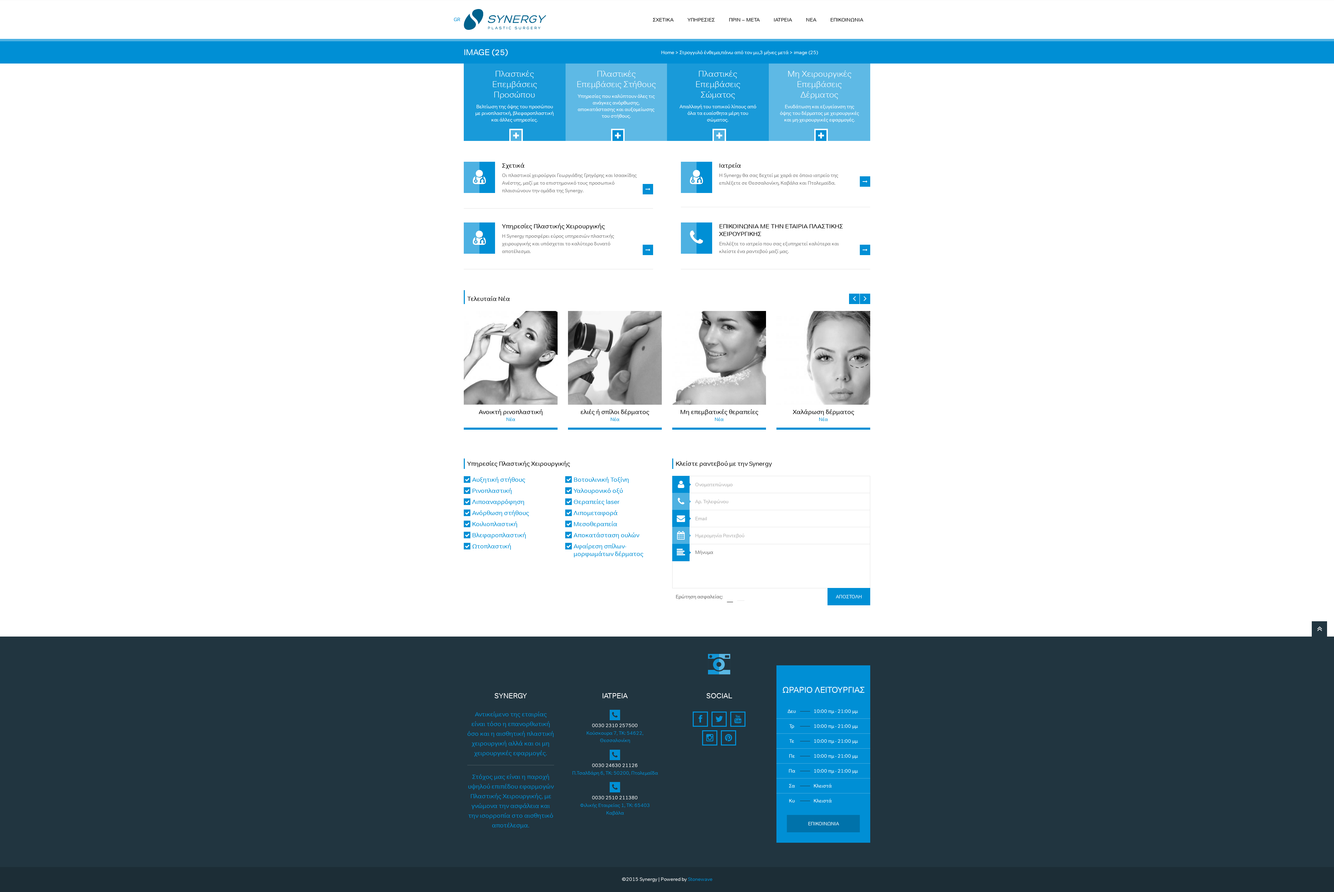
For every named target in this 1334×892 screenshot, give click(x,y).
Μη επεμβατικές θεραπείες (719, 412)
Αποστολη (849, 597)
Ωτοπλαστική (491, 546)
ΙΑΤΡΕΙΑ (783, 19)
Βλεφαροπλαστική (499, 535)
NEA (811, 19)
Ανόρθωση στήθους (500, 513)
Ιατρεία (730, 165)
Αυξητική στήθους (498, 479)
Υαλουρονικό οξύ (598, 491)
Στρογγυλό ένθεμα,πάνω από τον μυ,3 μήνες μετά (734, 52)
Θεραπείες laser (597, 502)
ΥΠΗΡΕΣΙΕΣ (701, 19)
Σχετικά (513, 165)
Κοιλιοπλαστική (495, 524)
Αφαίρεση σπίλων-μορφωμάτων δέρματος (608, 550)
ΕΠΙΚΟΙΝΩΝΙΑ (846, 19)
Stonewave (700, 879)
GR (457, 19)
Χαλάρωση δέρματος (823, 412)
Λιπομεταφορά (596, 513)
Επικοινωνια (823, 824)
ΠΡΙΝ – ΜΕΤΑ (744, 19)
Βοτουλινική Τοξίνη (601, 479)
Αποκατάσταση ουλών (606, 535)
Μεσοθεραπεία (595, 524)
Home (667, 52)
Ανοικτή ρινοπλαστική (511, 412)
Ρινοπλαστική (492, 491)
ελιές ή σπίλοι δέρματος (614, 412)
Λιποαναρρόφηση (498, 502)
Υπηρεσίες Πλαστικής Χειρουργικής (553, 226)
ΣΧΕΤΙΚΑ (663, 19)
